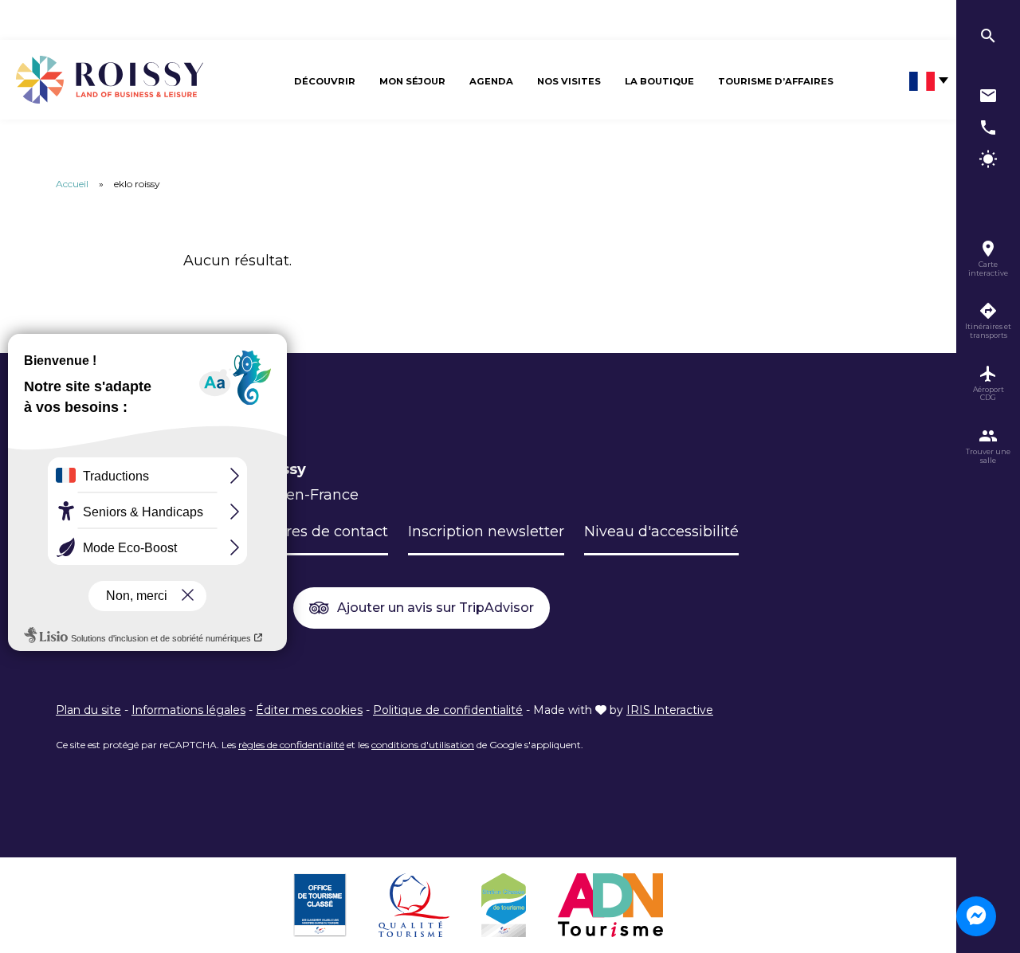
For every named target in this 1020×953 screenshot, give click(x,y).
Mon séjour (412, 81)
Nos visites (569, 81)
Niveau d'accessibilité (661, 531)
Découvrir (324, 81)
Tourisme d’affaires (776, 81)
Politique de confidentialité (448, 710)
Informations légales (188, 710)
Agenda (491, 81)
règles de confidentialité (291, 745)
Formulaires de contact (305, 531)
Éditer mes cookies (309, 710)
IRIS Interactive (669, 710)
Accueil (72, 184)
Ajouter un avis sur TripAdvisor (435, 607)
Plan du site (88, 710)
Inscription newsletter (486, 531)
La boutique (659, 81)
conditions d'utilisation (422, 745)
